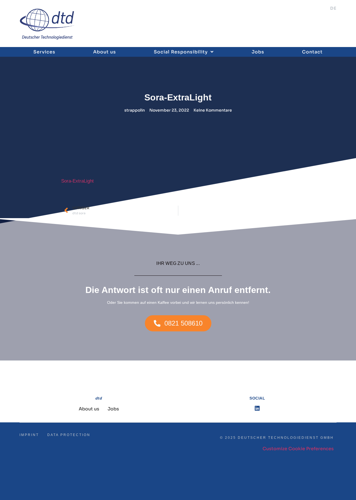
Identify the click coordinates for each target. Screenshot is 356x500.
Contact (312, 52)
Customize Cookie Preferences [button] (298, 449)
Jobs (258, 52)
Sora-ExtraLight (77, 181)
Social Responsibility (181, 52)
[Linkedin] (257, 408)
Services (44, 52)
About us (104, 52)
